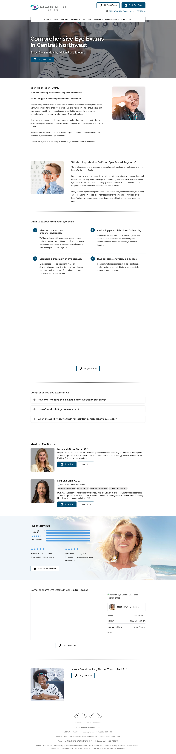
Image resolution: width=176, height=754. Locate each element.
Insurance (75, 19)
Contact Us (126, 19)
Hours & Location (51, 19)
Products (87, 19)
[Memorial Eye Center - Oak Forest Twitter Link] (99, 715)
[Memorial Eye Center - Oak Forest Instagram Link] (91, 715)
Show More (138, 616)
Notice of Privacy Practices (115, 745)
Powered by (73, 741)
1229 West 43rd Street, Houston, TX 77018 (127, 11)
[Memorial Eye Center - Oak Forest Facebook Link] (84, 715)
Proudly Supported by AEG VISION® (104, 741)
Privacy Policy (132, 745)
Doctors (64, 19)
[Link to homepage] (54, 8)
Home (38, 745)
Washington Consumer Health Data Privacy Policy (69, 748)
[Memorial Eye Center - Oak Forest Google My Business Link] (76, 715)
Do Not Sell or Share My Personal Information (108, 748)
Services (97, 19)
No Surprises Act (95, 745)
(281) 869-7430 (106, 732)
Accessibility (58, 745)
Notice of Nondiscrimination (76, 745)
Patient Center (111, 19)
